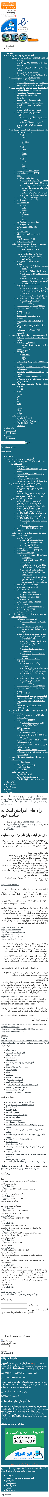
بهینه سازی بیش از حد (15, 1122)
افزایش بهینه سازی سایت (17, 1087)
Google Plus (4, 1039)
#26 (4, 1211)
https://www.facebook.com (12, 927)
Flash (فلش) (11, 1109)
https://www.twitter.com (11, 930)
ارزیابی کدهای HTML (15, 1159)
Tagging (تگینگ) (13, 1151)
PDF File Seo (12, 1141)
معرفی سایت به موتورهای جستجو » (25, 1168)
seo (7, 1065)
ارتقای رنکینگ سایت (15, 1089)
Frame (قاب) (11, 1107)
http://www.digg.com (10, 934)
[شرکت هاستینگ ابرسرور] (24, 1444)
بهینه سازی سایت (13, 1077)
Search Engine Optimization (18, 1067)
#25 (4, 1218)
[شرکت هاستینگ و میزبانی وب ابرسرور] (9, 32)
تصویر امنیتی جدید (8, 1343)
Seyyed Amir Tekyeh (32, 822)
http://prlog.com (39, 1024)
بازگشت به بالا (7, 1353)
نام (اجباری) (33, 1305)
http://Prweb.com (8, 1024)
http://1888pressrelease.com (35, 1029)
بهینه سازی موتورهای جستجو (18, 1092)
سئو (8, 1072)
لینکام (3, 1043)
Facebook (10, 46)
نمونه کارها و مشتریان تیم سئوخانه (21, 1102)
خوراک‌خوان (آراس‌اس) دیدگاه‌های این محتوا (19, 1294)
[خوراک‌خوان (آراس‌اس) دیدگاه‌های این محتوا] (8, 1173)
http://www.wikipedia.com (12, 937)
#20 (5, 1267)
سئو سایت (10, 1057)
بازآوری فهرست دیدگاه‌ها (11, 1292)
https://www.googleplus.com (13, 932)
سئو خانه (39, 796)
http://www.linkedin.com (11, 939)
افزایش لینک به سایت (15, 1052)
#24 (4, 1225)
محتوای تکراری (12, 1112)
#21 (5, 1250)
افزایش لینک (11, 1050)
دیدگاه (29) (10, 829)
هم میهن (37, 1043)
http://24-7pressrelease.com (13, 1031)
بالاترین (43, 1043)
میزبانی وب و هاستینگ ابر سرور (24, 1464)
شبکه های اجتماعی (14, 1082)
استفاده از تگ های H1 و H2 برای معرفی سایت (26, 1161)
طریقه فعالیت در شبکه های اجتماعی (22, 1084)
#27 (4, 1198)
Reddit (36, 1040)
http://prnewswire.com (10, 1027)
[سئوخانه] (20, 41)
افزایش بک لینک (13, 1055)
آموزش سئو (11, 1060)
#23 (5, 1233)
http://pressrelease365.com (12, 1029)
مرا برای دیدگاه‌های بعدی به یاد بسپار (20, 1336)
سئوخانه (9, 1074)
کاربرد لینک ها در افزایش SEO (15, 801)
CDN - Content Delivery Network (20, 1139)
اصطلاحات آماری (13, 1117)
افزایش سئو (11, 1070)
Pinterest (29, 1040)
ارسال (4, 1350)
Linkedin (22, 1040)
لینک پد (9, 1043)
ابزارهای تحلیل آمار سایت (17, 1114)
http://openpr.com (24, 1024)
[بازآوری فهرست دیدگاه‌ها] (9, 1173)
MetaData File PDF (14, 1144)
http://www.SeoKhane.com (12, 997)
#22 (5, 1243)
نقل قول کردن (7, 1186)
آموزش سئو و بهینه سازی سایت (20, 796)
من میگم (25, 1043)
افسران (31, 1043)
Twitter (9, 48)
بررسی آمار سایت (14, 1119)
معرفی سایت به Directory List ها (20, 1105)
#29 (4, 1181)
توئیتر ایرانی (16, 1043)
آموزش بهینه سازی (14, 1079)
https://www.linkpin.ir (10, 885)
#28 (5, 1189)
